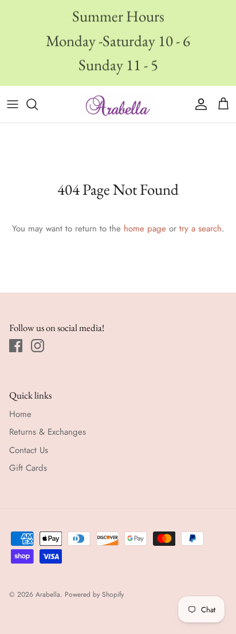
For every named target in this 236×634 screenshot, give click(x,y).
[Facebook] (15, 345)
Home (20, 414)
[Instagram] (37, 345)
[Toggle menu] (12, 104)
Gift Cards (28, 468)
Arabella (48, 594)
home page (145, 228)
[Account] (198, 104)
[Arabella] (118, 104)
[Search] (37, 104)
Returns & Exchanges (47, 432)
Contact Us (28, 450)
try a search (200, 228)
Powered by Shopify (94, 594)
